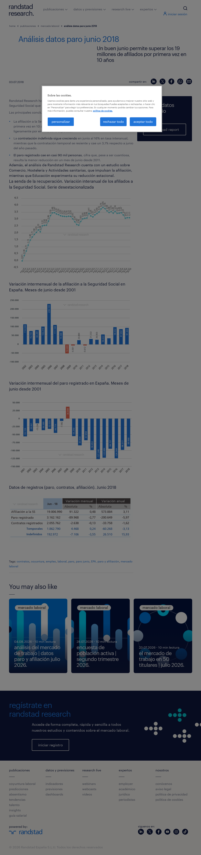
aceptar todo (143, 121)
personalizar (61, 121)
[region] (102, 109)
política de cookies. (103, 110)
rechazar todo (113, 121)
